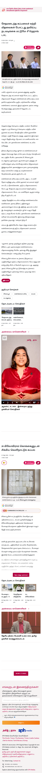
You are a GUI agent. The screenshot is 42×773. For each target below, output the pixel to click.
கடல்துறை (7, 298)
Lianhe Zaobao (34, 738)
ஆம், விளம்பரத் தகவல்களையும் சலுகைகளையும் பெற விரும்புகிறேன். (21, 716)
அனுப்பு (21, 722)
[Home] (25, 730)
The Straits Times (8, 738)
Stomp (25, 740)
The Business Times (21, 738)
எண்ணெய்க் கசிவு (20, 294)
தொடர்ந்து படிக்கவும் (21, 575)
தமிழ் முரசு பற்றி (8, 752)
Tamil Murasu (17, 740)
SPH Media (31, 770)
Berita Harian (7, 740)
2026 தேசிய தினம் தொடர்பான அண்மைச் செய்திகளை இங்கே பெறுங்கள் (19, 9)
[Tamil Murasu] (9, 730)
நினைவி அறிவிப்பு (17, 756)
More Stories (21, 673)
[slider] (21, 400)
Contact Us (16, 761)
